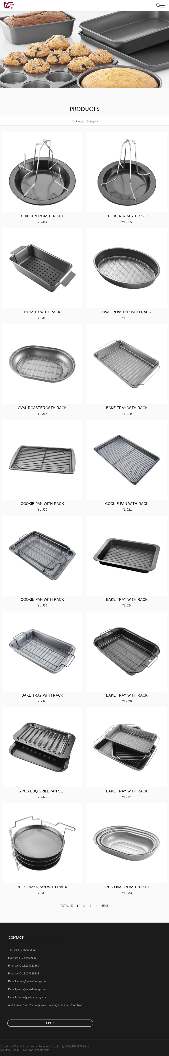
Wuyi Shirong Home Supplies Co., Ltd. (36, 1046)
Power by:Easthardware (35, 1050)
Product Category (86, 121)
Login (15, 1050)
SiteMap (5, 1050)
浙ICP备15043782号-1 (75, 1046)
